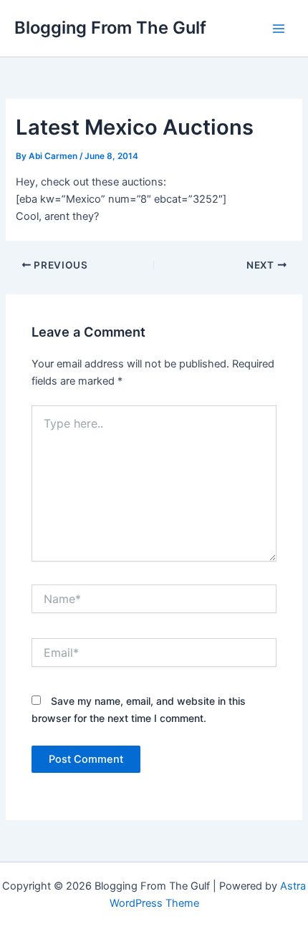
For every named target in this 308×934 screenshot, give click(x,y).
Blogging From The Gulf (110, 27)
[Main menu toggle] (279, 29)
